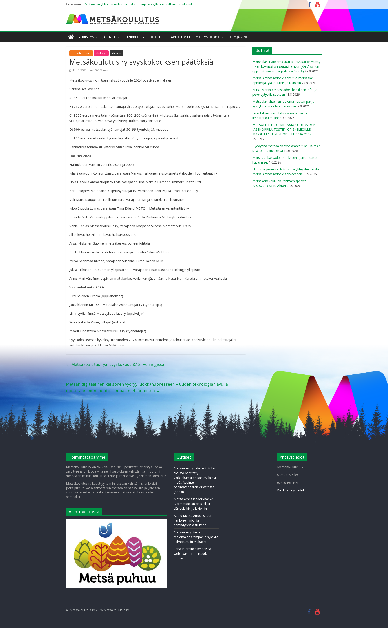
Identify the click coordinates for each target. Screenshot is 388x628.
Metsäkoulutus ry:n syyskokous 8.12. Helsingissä (115, 364)
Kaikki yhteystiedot (290, 490)
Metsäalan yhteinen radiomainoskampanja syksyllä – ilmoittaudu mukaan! (138, 4)
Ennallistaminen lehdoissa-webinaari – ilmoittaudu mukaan (193, 553)
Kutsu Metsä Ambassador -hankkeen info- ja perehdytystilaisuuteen (194, 520)
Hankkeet (132, 37)
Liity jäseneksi (240, 37)
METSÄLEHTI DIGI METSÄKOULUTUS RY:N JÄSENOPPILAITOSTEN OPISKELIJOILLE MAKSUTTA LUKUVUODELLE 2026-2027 (284, 129)
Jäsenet (109, 37)
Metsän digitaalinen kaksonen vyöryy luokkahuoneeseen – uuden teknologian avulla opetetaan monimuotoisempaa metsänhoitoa (147, 387)
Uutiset (156, 37)
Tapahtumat (180, 37)
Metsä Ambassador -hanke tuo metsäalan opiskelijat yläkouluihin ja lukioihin (193, 504)
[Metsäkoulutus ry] (113, 15)
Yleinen (116, 53)
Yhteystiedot (208, 37)
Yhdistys (86, 37)
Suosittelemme (81, 53)
